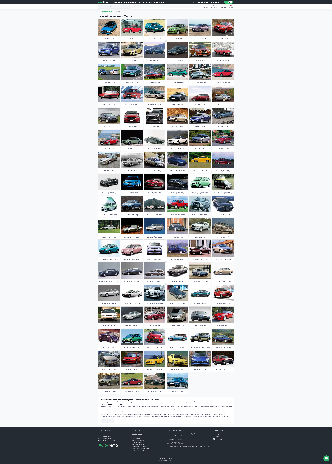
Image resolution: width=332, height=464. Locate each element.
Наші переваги (137, 434)
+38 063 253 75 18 (105, 440)
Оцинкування (136, 436)
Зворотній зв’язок (138, 450)
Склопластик (136, 438)
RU (227, 2)
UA (230, 2)
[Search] (198, 6)
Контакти (157, 2)
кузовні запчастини (179, 402)
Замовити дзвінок (216, 2)
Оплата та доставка (145, 2)
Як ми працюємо (138, 440)
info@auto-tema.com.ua (176, 439)
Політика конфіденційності (141, 448)
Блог (162, 2)
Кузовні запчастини (107, 11)
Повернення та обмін (131, 2)
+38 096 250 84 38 (105, 436)
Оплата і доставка (138, 444)
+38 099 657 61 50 (105, 438)
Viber (217, 436)
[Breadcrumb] (98, 11)
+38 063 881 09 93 (105, 434)
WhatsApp (219, 439)
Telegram (218, 434)
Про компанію (117, 2)
